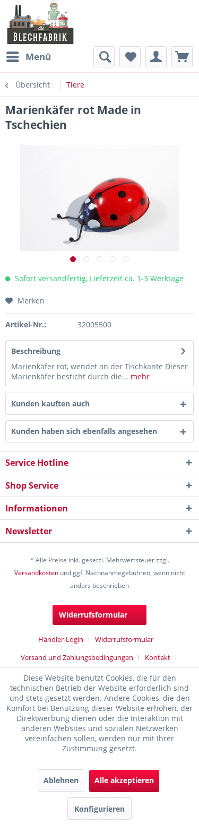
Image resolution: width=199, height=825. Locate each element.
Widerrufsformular (93, 615)
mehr (139, 376)
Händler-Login (60, 639)
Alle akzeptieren (124, 780)
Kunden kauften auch (50, 403)
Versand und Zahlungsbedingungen (77, 657)
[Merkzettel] (130, 56)
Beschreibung (35, 351)
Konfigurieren (99, 809)
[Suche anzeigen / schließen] (104, 56)
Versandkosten (36, 572)
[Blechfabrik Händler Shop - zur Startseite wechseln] (40, 22)
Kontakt (157, 657)
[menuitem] (28, 56)
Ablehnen (61, 780)
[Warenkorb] (182, 56)
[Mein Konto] (156, 56)
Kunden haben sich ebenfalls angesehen (84, 431)
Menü (38, 56)
